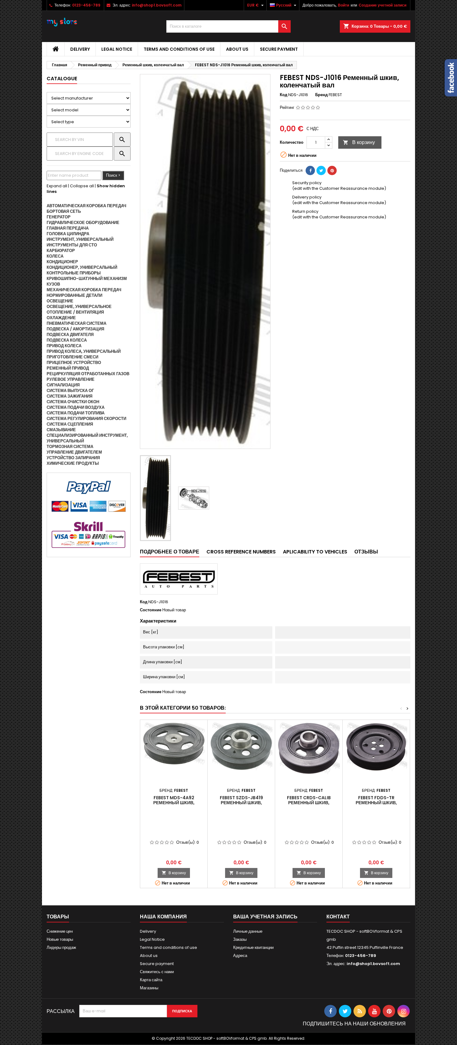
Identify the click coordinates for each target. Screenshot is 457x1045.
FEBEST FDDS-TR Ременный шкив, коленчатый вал (376, 803)
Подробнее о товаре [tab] (169, 551)
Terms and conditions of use (179, 49)
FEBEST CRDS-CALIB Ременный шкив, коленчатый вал (309, 803)
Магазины (149, 988)
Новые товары (60, 939)
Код (283, 95)
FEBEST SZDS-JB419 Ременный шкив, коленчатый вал (241, 803)
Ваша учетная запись (265, 916)
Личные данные (247, 931)
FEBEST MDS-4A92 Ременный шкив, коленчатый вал (174, 803)
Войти (343, 5)
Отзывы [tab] (366, 551)
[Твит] (321, 170)
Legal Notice (116, 49)
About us (237, 49)
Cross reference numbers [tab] (241, 551)
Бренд (321, 95)
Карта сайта (151, 980)
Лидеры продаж (61, 947)
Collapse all (82, 186)
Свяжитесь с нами (157, 972)
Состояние (150, 610)
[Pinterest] (332, 170)
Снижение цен (60, 931)
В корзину (359, 142)
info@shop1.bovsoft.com (157, 5)
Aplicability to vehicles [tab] (315, 551)
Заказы (240, 939)
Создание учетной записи (382, 5)
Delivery (80, 49)
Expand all (57, 186)
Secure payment (279, 49)
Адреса (240, 956)
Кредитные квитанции (253, 947)
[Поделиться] (310, 170)
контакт (338, 916)
